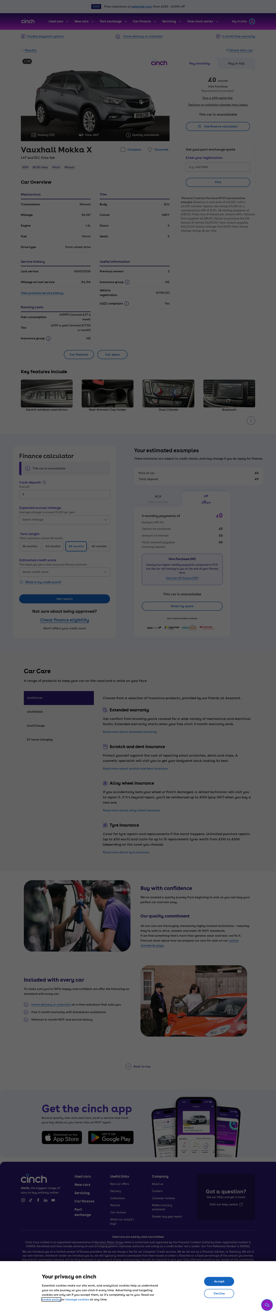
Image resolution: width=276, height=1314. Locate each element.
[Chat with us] (267, 1305)
